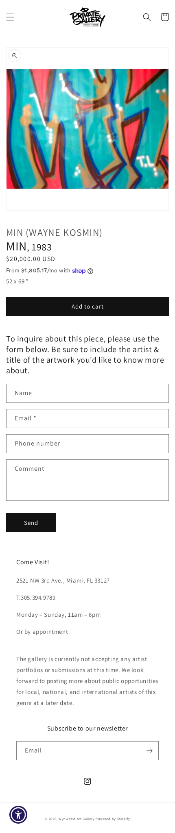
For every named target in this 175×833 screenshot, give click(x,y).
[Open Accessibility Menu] (18, 815)
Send (31, 522)
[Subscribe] (149, 750)
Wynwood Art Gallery (76, 818)
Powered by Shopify (113, 818)
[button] (10, 17)
